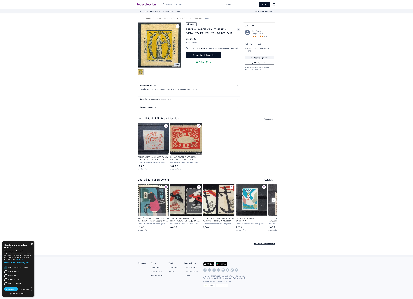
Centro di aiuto (190, 263)
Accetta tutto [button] (11, 289)
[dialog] (18, 269)
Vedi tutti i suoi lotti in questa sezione (257, 49)
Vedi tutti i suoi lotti (253, 44)
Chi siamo (142, 263)
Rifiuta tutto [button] (26, 289)
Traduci (192, 24)
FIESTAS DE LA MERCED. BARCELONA (246, 219)
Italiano (210, 285)
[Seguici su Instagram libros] (209, 270)
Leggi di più (19, 259)
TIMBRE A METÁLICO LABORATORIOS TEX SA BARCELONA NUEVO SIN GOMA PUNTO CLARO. (153, 158)
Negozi (158, 11)
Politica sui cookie (239, 278)
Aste (151, 11)
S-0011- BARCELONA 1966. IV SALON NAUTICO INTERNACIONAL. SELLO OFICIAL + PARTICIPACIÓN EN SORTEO (218, 219)
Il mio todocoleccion (263, 11)
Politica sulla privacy (224, 278)
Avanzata (228, 4)
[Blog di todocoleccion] (236, 270)
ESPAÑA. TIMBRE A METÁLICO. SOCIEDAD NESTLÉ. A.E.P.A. (183, 158)
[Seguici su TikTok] (232, 270)
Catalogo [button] (143, 11)
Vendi (179, 11)
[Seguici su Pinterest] (223, 270)
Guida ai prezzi (169, 11)
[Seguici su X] (218, 270)
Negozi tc (172, 271)
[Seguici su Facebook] (214, 270)
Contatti (187, 275)
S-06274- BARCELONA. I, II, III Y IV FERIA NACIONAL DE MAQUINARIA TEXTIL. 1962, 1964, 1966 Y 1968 (184, 219)
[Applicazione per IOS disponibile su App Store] (208, 264)
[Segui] (178, 26)
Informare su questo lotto (264, 244)
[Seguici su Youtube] (227, 270)
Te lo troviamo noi (157, 275)
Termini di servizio (209, 278)
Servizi (153, 263)
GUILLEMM (249, 26)
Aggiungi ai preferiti (261, 58)
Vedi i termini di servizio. (253, 69)
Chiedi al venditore (260, 63)
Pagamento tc (156, 267)
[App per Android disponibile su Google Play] (221, 264)
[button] (188, 85)
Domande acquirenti (191, 271)
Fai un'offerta (205, 62)
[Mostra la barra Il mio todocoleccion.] (274, 11)
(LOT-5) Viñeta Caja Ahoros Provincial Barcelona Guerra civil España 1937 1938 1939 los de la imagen (153, 219)
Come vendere (174, 267)
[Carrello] (274, 4)
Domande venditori (190, 267)
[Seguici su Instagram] (205, 270)
